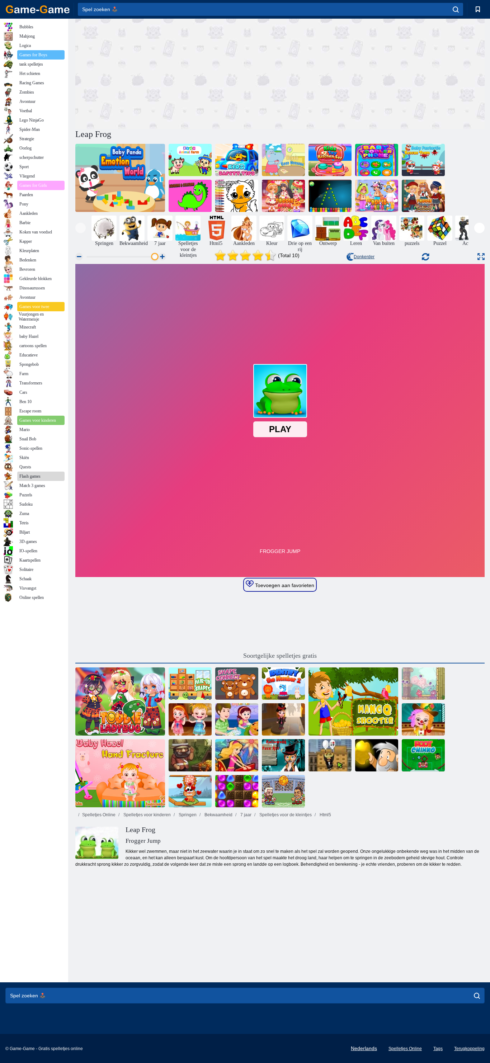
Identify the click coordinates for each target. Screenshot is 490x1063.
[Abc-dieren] (330, 196)
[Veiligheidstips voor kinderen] (236, 160)
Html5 (325, 814)
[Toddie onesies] (376, 196)
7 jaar (245, 814)
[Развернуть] (481, 256)
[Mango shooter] (353, 701)
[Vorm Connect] (236, 683)
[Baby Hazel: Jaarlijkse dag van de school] (423, 719)
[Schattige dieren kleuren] (236, 196)
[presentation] (80, 228)
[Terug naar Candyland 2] (236, 791)
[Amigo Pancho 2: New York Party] (330, 755)
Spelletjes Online (99, 814)
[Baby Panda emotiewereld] (120, 178)
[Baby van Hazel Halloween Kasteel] (283, 719)
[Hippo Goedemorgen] (283, 160)
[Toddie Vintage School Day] (423, 196)
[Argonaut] (376, 755)
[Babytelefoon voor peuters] (376, 160)
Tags (438, 1048)
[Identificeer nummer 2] (283, 683)
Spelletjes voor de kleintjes (285, 814)
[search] (455, 9)
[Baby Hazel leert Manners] (190, 719)
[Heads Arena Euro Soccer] (283, 791)
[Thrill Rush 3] (236, 755)
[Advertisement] (177, 73)
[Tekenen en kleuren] (190, 196)
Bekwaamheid (217, 814)
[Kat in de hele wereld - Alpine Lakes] (190, 791)
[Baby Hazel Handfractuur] (120, 773)
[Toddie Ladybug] (120, 701)
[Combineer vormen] (190, 683)
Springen (187, 814)
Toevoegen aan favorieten (284, 585)
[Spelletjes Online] (37, 9)
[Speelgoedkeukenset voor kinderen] (330, 160)
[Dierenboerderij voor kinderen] (190, 160)
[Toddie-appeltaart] (283, 196)
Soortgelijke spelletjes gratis (280, 655)
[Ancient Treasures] (190, 755)
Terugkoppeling (469, 1048)
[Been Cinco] (423, 755)
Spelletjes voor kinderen (146, 814)
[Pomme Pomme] (423, 683)
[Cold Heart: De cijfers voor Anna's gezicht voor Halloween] (283, 755)
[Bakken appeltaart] (236, 719)
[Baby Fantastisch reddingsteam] (423, 160)
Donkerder (364, 256)
